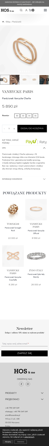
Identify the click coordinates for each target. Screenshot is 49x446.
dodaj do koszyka (32, 128)
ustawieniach (29, 437)
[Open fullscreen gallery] (46, 72)
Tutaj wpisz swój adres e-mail (15, 343)
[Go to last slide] (1, 79)
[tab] (20, 71)
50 (17, 115)
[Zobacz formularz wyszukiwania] (21, 10)
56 (35, 115)
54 (29, 115)
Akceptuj (8, 442)
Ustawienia (20, 442)
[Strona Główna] (3, 21)
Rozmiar (5, 115)
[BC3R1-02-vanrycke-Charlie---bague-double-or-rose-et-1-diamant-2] (24, 49)
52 (23, 115)
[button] (5, 80)
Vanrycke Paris (17, 91)
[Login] (26, 10)
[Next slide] (47, 79)
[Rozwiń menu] (44, 10)
